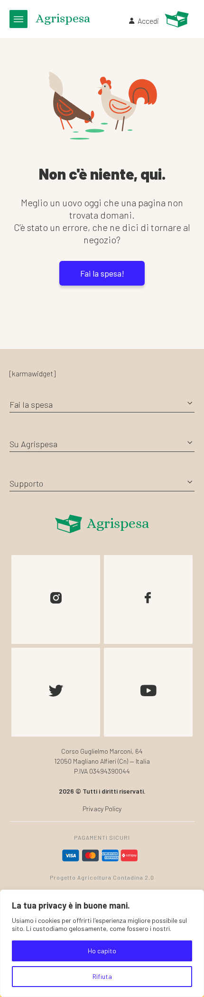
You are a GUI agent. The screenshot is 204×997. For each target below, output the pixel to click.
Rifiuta (102, 976)
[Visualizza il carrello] (177, 19)
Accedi (148, 20)
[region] (102, 943)
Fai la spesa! (102, 273)
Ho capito (102, 951)
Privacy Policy (102, 809)
